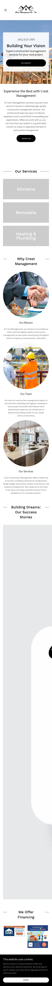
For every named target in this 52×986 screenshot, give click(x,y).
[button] (6, 10)
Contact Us (26, 139)
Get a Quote (26, 63)
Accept (26, 980)
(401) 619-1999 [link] (26, 39)
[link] (26, 10)
